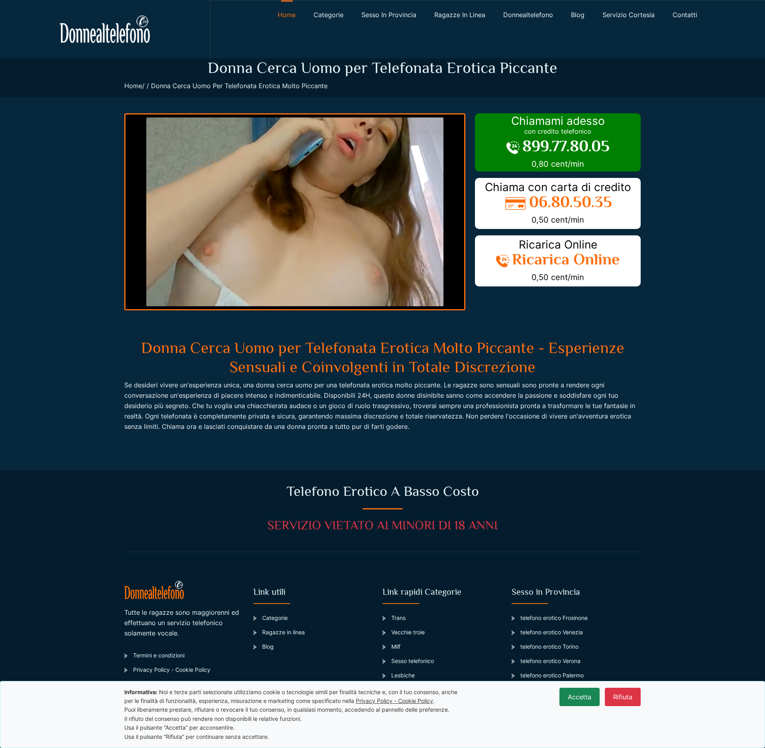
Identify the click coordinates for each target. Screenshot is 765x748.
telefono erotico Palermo (552, 675)
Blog (268, 646)
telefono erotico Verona (550, 660)
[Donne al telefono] (105, 29)
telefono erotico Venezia (551, 632)
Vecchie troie (408, 632)
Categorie (328, 15)
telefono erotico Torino (549, 646)
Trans (398, 617)
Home (133, 86)
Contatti (685, 15)
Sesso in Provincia (388, 15)
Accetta (579, 697)
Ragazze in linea (459, 15)
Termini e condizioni (158, 655)
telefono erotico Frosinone (554, 617)
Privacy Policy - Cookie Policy (171, 669)
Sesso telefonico (412, 660)
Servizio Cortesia (628, 15)
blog (578, 15)
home (287, 15)
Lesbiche (403, 675)
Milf (395, 646)
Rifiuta (622, 697)
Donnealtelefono (528, 15)
